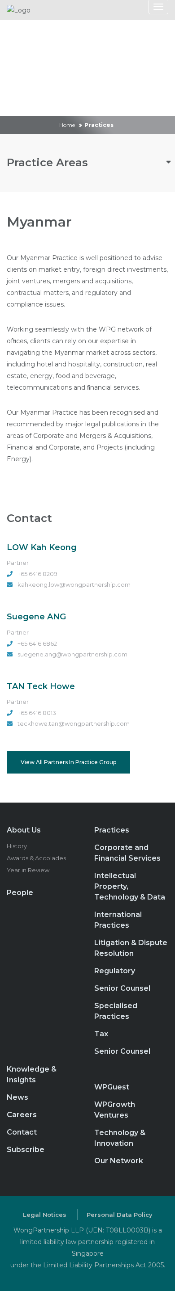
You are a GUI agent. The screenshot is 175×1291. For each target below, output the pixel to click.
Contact (22, 1132)
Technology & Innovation (119, 1138)
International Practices (118, 919)
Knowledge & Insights (32, 1074)
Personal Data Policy (120, 1214)
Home (67, 125)
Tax (101, 1034)
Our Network (118, 1160)
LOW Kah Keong (42, 547)
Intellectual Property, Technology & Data (129, 886)
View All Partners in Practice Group (68, 762)
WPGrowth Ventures (114, 1109)
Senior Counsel (122, 988)
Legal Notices (44, 1214)
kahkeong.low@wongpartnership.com (74, 584)
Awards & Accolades (36, 858)
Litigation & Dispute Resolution (130, 948)
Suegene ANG (36, 617)
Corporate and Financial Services (127, 852)
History (17, 845)
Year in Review (28, 870)
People (20, 892)
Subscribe (25, 1149)
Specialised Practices (115, 1011)
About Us (24, 830)
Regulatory (114, 971)
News (17, 1097)
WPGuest (111, 1087)
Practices (111, 830)
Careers (22, 1114)
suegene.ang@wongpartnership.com (72, 654)
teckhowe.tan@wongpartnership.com (74, 723)
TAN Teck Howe (41, 686)
